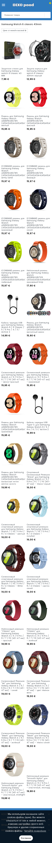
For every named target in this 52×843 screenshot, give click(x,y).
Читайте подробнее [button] (35, 831)
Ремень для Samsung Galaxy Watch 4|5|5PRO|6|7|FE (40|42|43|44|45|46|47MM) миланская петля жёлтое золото (16, 478)
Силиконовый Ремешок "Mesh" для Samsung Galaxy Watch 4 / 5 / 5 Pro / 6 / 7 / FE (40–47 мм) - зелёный (13, 738)
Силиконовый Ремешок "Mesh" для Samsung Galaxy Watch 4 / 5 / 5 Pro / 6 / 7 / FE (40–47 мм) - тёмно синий (38, 738)
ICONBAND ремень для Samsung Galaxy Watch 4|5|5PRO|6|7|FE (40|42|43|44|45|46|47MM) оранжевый (16, 224)
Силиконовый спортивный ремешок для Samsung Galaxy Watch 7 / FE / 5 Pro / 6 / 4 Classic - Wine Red (13, 582)
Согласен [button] (26, 838)
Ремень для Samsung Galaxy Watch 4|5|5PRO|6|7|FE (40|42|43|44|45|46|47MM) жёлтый (16, 121)
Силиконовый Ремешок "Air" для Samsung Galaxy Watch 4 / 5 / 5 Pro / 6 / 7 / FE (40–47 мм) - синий (13, 686)
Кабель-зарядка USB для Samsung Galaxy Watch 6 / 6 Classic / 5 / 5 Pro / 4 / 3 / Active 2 (12, 327)
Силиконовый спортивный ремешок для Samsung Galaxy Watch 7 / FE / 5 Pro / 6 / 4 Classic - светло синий (38, 582)
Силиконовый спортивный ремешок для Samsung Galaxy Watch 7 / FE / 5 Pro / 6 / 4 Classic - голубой (38, 530)
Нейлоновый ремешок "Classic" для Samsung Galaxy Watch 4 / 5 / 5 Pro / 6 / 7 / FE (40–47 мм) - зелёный (38, 635)
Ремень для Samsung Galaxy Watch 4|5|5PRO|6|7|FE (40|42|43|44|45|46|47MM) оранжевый (16, 427)
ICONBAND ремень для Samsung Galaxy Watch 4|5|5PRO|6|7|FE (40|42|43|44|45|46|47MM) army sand (16, 172)
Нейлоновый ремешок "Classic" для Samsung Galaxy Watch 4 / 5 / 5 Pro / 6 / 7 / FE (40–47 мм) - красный (13, 635)
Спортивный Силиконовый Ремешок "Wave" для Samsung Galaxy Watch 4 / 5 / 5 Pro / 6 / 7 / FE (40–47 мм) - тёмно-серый (38, 478)
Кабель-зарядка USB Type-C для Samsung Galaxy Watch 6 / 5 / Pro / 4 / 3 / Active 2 (38, 426)
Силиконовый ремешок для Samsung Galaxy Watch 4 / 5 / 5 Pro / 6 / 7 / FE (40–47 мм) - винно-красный (13, 377)
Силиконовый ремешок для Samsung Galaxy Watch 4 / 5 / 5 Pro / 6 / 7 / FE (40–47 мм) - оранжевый (38, 377)
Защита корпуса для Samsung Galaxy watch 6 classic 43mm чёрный (37, 72)
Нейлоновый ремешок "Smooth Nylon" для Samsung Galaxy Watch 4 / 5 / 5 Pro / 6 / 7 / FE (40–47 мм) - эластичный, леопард (38, 789)
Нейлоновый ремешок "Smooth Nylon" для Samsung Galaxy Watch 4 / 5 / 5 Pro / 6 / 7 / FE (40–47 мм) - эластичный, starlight (13, 789)
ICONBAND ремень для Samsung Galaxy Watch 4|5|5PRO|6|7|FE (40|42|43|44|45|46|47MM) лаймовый (16, 276)
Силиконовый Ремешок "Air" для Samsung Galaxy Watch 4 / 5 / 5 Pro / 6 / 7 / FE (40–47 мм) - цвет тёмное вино (38, 687)
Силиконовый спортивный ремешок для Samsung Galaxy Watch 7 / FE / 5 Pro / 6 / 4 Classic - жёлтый (13, 529)
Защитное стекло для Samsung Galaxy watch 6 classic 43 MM (12, 72)
